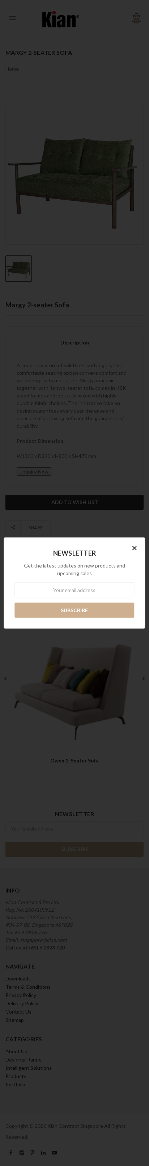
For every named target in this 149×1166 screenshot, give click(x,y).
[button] (134, 547)
